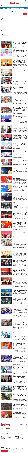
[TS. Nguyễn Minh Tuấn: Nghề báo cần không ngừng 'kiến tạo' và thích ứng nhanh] (6, 345)
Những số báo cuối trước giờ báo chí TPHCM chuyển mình (19, 79)
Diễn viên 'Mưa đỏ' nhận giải (18, 404)
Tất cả (2, 19)
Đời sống (14, 202)
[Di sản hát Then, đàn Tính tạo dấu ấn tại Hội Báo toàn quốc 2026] (6, 137)
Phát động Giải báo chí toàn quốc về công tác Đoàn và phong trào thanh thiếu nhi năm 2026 (20, 309)
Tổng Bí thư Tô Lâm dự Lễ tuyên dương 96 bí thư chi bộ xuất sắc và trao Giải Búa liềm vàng (20, 261)
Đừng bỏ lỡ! (14, 375)
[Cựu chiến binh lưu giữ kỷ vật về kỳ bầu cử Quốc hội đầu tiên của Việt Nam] (6, 242)
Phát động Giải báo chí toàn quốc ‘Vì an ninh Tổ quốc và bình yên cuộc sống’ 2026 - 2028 (19, 153)
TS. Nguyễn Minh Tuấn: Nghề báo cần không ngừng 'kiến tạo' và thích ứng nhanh (19, 344)
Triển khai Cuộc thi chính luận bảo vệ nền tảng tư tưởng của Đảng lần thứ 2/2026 (20, 205)
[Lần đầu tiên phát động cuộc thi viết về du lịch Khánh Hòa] (6, 388)
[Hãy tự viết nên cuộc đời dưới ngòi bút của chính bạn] (6, 434)
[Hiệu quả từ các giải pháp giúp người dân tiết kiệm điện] (6, 423)
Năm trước (2, 32)
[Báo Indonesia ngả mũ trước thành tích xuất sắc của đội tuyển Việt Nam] (6, 44)
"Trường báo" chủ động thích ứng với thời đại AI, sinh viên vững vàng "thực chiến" (20, 88)
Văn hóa (14, 49)
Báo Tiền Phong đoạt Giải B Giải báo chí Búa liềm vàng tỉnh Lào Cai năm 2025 (20, 280)
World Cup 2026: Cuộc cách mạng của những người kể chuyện (20, 108)
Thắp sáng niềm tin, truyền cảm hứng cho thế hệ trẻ (19, 356)
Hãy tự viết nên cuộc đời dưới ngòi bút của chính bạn (19, 433)
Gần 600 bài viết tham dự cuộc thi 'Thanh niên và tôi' (20, 291)
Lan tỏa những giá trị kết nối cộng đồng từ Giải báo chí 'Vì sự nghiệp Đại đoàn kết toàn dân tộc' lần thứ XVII (20, 214)
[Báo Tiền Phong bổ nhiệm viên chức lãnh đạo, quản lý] (6, 72)
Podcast (2, 22)
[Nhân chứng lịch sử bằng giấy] (6, 129)
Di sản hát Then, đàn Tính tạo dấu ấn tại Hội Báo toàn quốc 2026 (20, 136)
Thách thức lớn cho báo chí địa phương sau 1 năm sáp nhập (19, 178)
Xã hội (14, 69)
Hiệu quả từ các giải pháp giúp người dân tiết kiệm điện (19, 422)
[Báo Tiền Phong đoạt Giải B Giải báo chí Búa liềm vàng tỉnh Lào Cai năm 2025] (6, 281)
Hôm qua (2, 29)
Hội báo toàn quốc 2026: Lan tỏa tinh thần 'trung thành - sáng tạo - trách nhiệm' (20, 117)
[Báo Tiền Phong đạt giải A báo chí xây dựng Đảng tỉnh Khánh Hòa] (6, 254)
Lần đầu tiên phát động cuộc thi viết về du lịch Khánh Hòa (20, 387)
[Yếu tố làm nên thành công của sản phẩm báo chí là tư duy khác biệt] (6, 334)
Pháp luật (14, 150)
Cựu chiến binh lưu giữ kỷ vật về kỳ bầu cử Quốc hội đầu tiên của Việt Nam (20, 242)
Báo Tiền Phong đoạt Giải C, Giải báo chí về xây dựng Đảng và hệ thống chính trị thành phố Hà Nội (20, 234)
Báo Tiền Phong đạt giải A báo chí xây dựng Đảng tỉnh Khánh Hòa (19, 253)
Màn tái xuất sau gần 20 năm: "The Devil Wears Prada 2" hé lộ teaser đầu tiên (20, 377)
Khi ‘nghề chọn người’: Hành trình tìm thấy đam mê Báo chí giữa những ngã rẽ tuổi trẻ (20, 322)
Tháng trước (3, 31)
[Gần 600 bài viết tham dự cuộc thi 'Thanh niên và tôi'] (6, 292)
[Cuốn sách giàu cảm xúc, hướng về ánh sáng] (6, 170)
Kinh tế (14, 393)
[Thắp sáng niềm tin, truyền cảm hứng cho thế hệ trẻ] (6, 358)
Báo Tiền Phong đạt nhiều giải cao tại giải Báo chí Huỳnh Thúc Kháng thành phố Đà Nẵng (20, 144)
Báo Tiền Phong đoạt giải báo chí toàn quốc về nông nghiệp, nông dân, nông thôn (19, 299)
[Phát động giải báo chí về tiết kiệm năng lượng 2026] (6, 188)
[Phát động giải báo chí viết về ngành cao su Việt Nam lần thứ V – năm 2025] (6, 396)
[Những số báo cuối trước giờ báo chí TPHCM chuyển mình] (6, 80)
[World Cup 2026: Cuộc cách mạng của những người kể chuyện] (6, 109)
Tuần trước (2, 30)
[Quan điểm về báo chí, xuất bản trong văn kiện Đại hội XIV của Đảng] (6, 197)
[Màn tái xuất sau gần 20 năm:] (6, 378)
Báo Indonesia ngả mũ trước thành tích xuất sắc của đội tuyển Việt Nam (20, 43)
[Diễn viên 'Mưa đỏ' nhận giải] (6, 406)
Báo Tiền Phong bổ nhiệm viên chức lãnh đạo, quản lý (19, 71)
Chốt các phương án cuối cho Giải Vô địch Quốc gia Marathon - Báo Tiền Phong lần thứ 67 (19, 223)
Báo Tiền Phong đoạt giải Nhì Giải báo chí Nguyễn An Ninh (20, 161)
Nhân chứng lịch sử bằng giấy (20, 127)
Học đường (14, 86)
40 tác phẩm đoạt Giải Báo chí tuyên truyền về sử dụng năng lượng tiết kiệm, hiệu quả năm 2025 (20, 368)
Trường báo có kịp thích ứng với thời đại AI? (19, 98)
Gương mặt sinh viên (16, 319)
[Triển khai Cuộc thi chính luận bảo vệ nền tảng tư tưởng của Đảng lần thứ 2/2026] (6, 205)
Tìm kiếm (14, 11)
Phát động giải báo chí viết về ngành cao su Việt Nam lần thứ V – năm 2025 (20, 395)
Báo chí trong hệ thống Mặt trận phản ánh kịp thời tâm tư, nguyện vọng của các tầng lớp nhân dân (19, 413)
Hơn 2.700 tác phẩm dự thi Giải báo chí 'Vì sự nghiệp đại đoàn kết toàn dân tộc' (20, 51)
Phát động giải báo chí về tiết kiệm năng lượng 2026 (20, 187)
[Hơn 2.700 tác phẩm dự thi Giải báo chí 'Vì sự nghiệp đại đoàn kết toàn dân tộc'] (6, 52)
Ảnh (1, 20)
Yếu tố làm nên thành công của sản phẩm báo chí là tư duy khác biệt (19, 334)
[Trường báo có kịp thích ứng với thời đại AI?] (6, 99)
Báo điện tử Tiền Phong (14, 3)
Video (2, 21)
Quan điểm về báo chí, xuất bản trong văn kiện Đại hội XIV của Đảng (19, 196)
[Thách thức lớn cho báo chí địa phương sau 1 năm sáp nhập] (6, 179)
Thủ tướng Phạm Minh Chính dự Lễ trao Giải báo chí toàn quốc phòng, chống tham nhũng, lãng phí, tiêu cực (20, 444)
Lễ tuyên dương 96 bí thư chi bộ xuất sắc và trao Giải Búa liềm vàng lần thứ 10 (20, 270)
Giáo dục (14, 96)
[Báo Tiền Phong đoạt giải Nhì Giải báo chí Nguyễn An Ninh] (6, 162)
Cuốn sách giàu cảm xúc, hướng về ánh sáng (20, 169)
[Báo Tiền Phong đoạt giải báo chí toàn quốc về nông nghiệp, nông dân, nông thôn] (6, 300)
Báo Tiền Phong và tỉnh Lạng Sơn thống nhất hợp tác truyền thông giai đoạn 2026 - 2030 (19, 61)
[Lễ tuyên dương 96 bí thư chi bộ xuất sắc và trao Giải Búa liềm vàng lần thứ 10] (6, 271)
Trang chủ (1, 5)
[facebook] (25, 0)
